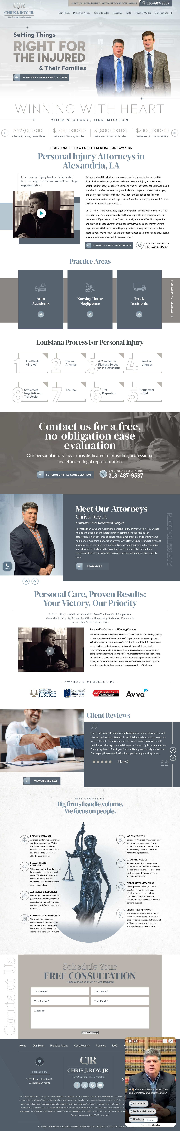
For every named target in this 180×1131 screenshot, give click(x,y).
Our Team (64, 12)
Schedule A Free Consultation (44, 77)
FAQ (128, 12)
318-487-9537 (157, 3)
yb (100, 1085)
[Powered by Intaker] (156, 1125)
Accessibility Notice (105, 1126)
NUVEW (42, 1126)
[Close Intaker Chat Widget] (170, 1041)
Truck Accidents (139, 299)
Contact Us (161, 12)
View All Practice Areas (172, 296)
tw (84, 1085)
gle (92, 1085)
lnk (33, 363)
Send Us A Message (90, 1033)
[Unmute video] (130, 1041)
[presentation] (4, 133)
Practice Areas (81, 12)
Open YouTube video (41, 213)
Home (22, 1045)
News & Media (143, 12)
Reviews (117, 12)
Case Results (101, 12)
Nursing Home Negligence (90, 299)
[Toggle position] (165, 1041)
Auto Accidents (40, 299)
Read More (94, 570)
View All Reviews (46, 780)
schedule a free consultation (112, 245)
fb (76, 1085)
